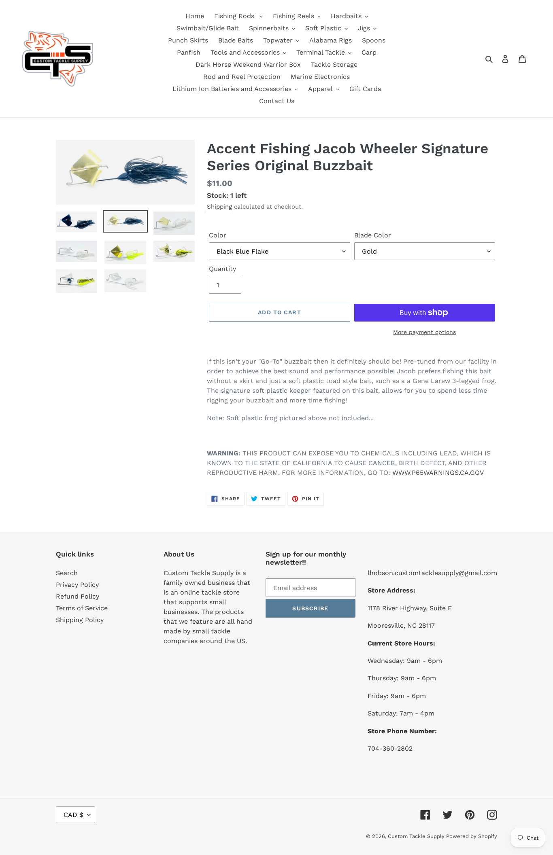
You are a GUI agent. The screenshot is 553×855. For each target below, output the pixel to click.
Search (67, 573)
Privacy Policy (77, 584)
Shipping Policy (80, 620)
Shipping (219, 206)
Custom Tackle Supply (417, 836)
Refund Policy (77, 596)
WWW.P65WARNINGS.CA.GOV (438, 472)
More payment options (424, 332)
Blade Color (372, 235)
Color (217, 235)
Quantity (222, 269)
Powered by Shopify (471, 836)
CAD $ (73, 815)
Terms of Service (82, 608)
